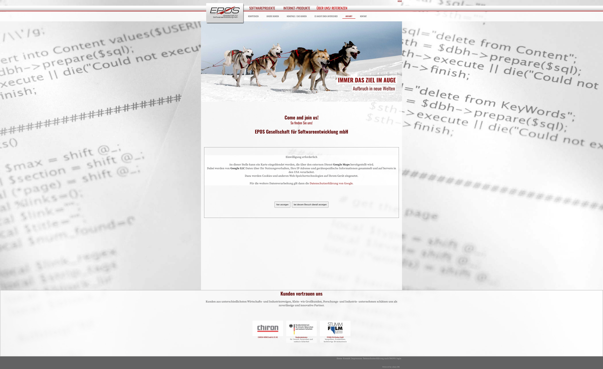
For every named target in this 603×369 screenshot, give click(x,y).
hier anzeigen (282, 204)
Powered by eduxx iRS (391, 367)
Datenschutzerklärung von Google (331, 183)
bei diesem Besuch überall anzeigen (310, 204)
